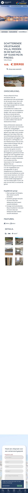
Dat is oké (19, 485)
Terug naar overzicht (14, 69)
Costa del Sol (13, 32)
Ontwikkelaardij (16, 6)
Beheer (25, 6)
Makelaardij (5, 6)
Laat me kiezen (6, 485)
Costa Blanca (23, 32)
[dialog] (12, 484)
